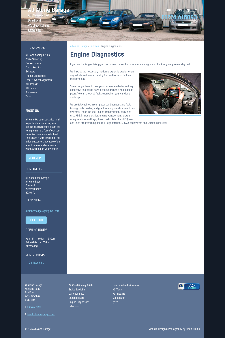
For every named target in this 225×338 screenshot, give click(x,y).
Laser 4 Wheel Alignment (39, 79)
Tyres (28, 96)
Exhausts (30, 71)
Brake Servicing (34, 59)
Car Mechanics (33, 63)
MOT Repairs (32, 84)
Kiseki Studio (193, 329)
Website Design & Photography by (167, 329)
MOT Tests (31, 88)
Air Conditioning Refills (38, 55)
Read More (35, 158)
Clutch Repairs (33, 67)
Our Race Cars (36, 262)
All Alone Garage (48, 10)
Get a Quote (36, 220)
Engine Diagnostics (36, 75)
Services (94, 46)
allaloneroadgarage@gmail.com (43, 210)
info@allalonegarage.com (40, 314)
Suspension (32, 92)
